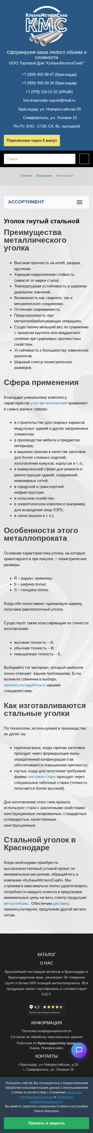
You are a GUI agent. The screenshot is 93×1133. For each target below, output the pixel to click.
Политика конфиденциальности (46, 1031)
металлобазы (16, 903)
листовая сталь (42, 776)
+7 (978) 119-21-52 (42, 92)
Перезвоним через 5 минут (32, 140)
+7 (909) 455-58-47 (38, 74)
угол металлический (49, 403)
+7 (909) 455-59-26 (38, 83)
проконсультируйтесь (23, 685)
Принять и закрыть (46, 1123)
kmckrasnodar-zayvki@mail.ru (49, 100)
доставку (60, 903)
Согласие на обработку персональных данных (46, 1037)
